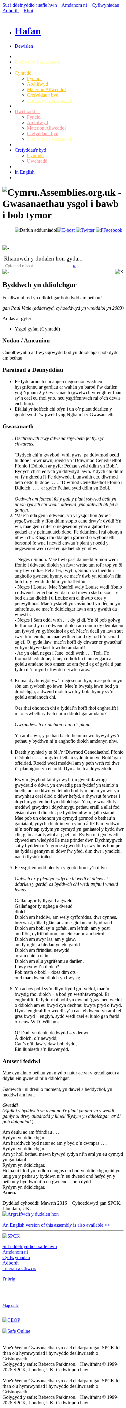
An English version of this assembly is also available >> (56, 1225)
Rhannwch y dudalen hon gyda (41, 258)
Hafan (28, 30)
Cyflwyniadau (105, 5)
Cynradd (28, 73)
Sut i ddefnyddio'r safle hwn (29, 5)
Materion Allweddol (46, 89)
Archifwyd (37, 84)
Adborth (10, 10)
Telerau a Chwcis (19, 1268)
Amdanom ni (74, 5)
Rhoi (28, 10)
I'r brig (8, 1278)
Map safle (10, 1305)
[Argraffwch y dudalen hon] (30, 1214)
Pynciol (34, 78)
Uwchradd (27, 111)
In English (25, 172)
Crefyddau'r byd (42, 95)
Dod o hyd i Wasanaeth (39, 62)
